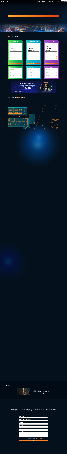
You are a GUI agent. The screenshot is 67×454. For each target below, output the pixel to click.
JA (59, 1)
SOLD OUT (15, 63)
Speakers (43, 1)
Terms (35, 438)
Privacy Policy (40, 438)
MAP (41, 393)
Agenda (38, 1)
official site (35, 393)
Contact (53, 1)
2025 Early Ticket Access (33, 16)
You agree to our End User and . (33, 438)
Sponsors (49, 1)
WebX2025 (64, 1)
